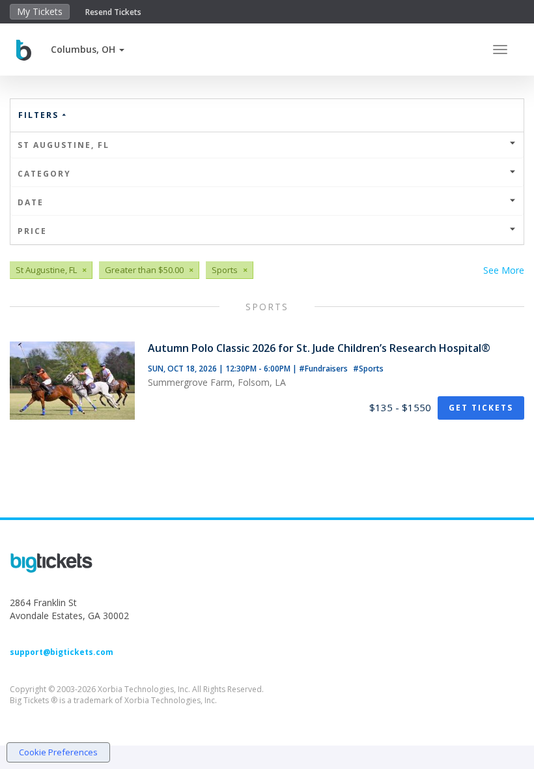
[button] (87, 49)
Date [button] (31, 202)
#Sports (368, 368)
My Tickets (40, 11)
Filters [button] (40, 115)
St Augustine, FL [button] (63, 145)
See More (503, 270)
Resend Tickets (113, 12)
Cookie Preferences (58, 752)
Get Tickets (481, 407)
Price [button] (32, 231)
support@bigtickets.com (61, 652)
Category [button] (44, 173)
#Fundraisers (324, 368)
